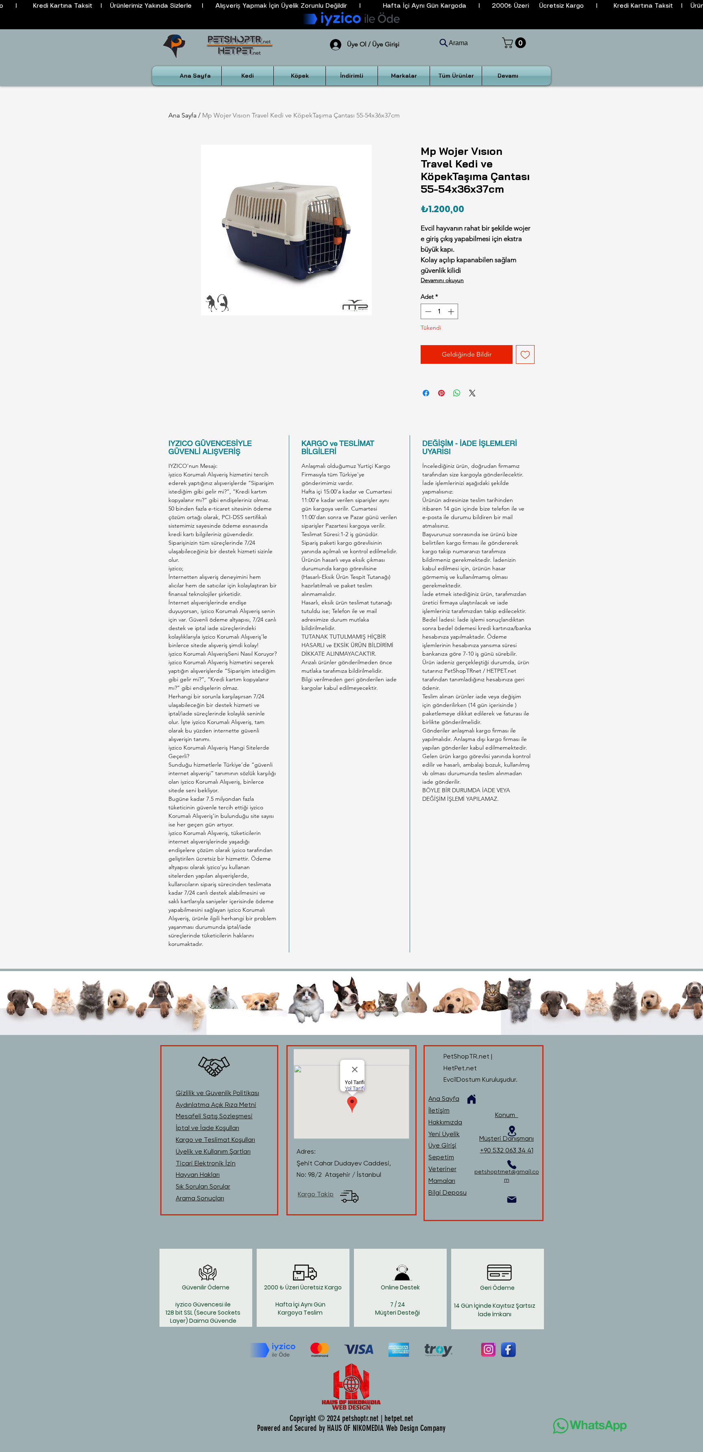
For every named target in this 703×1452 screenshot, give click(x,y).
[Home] (471, 1099)
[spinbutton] (439, 311)
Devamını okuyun (442, 280)
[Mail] (512, 1199)
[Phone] (512, 1164)
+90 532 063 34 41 (506, 1150)
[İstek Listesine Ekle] (525, 354)
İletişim (439, 1110)
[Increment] (451, 311)
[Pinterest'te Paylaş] (441, 393)
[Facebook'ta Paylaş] (426, 393)
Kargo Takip (316, 1194)
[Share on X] (472, 393)
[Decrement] (427, 311)
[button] (515, 42)
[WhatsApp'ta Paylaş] (457, 393)
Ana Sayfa (182, 115)
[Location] (512, 1131)
